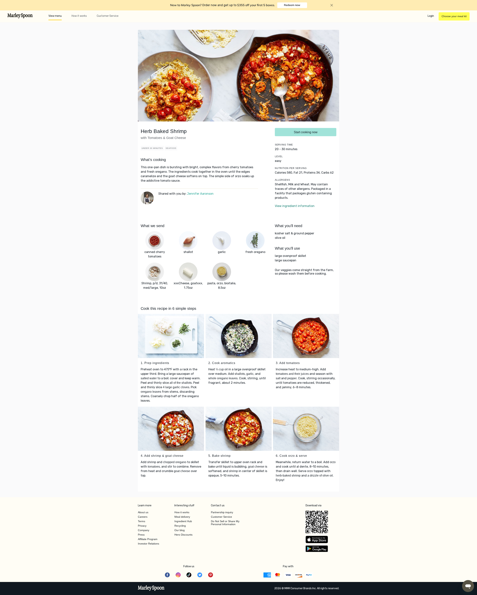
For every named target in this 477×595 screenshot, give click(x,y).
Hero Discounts (183, 534)
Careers (142, 516)
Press (141, 534)
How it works (79, 16)
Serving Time (284, 144)
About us (143, 512)
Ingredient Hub (183, 521)
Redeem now (292, 5)
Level (279, 156)
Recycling (180, 525)
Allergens (282, 180)
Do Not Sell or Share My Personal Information (225, 523)
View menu (55, 16)
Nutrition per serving (291, 168)
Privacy (142, 525)
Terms (141, 521)
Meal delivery (182, 516)
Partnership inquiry (222, 512)
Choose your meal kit (454, 16)
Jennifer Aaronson (200, 193)
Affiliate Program (147, 539)
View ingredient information (295, 206)
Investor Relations (148, 543)
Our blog (179, 530)
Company (143, 530)
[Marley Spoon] (151, 588)
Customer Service (108, 16)
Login (431, 16)
